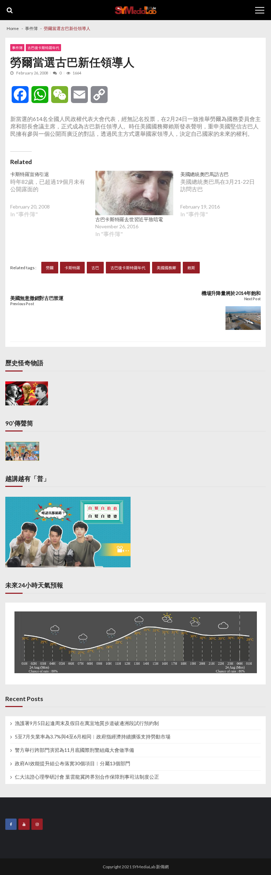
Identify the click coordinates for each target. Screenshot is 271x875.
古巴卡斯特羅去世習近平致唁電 (129, 219)
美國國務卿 (166, 267)
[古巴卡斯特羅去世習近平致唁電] (134, 193)
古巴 (95, 267)
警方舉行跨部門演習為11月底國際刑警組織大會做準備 (74, 750)
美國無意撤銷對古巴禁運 (37, 298)
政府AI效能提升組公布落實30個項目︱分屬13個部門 (72, 763)
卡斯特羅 (72, 267)
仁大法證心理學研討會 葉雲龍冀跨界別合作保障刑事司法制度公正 (87, 777)
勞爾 (50, 267)
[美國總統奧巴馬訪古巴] (222, 199)
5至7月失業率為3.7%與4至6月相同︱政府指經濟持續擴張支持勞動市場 (92, 737)
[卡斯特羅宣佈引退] (52, 199)
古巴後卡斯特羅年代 (43, 48)
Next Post (252, 299)
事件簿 (17, 48)
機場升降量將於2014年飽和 (231, 293)
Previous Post (22, 304)
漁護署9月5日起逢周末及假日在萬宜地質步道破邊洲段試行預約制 (87, 723)
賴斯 (191, 267)
